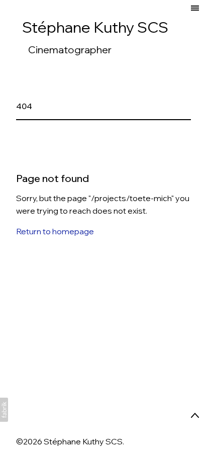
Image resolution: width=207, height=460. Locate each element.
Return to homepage (55, 231)
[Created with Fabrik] (4, 410)
